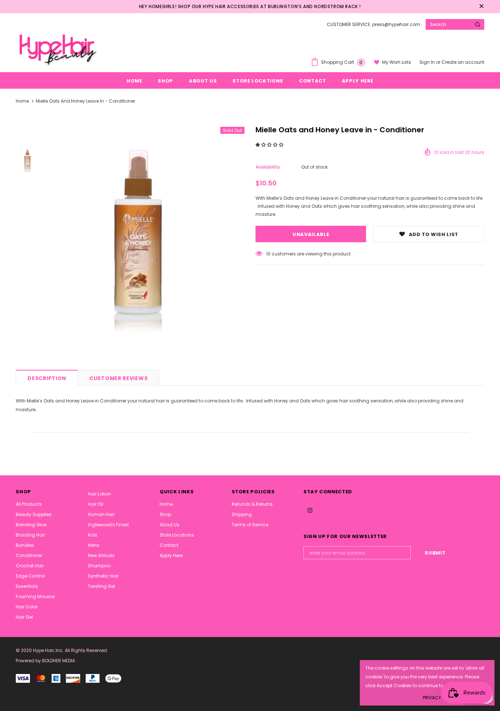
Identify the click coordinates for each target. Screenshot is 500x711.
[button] (269, 144)
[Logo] (57, 48)
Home (22, 101)
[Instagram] (310, 509)
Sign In (427, 62)
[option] (147, 242)
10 (268, 254)
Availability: (268, 167)
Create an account (462, 62)
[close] (481, 6)
